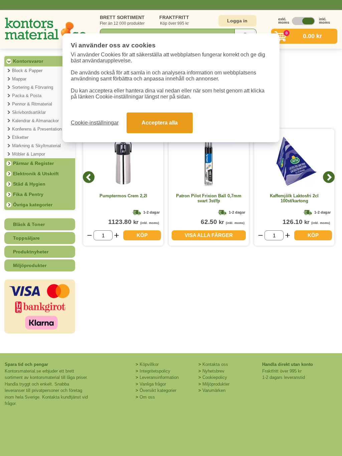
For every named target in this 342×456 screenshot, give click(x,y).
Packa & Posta (26, 95)
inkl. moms (322, 20)
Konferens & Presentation (37, 129)
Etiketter (20, 137)
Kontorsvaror (28, 61)
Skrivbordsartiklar (29, 112)
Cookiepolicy (214, 377)
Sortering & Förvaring (32, 87)
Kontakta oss (215, 364)
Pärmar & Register (33, 163)
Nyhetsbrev (213, 371)
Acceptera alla (160, 123)
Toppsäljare (26, 238)
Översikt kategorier (158, 390)
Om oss (147, 397)
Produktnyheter (30, 251)
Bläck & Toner (29, 224)
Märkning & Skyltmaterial (36, 145)
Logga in (237, 20)
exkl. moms (282, 20)
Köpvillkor (149, 364)
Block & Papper (27, 70)
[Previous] (89, 177)
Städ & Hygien (29, 184)
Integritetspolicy (155, 371)
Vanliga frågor (153, 384)
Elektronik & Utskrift (36, 173)
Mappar (19, 78)
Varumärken (213, 390)
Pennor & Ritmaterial (32, 103)
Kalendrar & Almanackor (35, 120)
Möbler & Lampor (28, 154)
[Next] (329, 177)
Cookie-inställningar (95, 123)
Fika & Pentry (28, 194)
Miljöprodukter (29, 265)
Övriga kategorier (32, 204)
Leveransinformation (159, 377)
